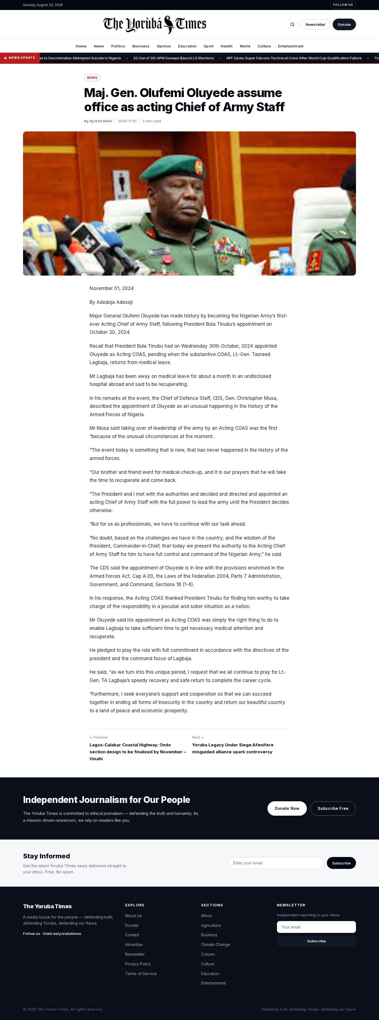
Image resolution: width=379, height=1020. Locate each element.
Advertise (134, 944)
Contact (132, 934)
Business (141, 46)
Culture (264, 46)
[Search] (292, 24)
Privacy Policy (138, 964)
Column (208, 954)
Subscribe (341, 863)
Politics (118, 46)
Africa (206, 915)
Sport (208, 46)
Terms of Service (141, 973)
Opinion (164, 46)
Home (81, 46)
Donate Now (287, 808)
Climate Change (215, 944)
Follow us (343, 5)
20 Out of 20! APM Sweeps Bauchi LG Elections (130, 58)
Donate (344, 24)
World (245, 46)
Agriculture (211, 925)
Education (187, 46)
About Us (133, 915)
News (99, 46)
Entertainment (290, 46)
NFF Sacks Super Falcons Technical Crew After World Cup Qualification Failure (250, 58)
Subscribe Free (333, 808)
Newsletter (315, 24)
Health (227, 46)
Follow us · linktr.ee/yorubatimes (52, 933)
